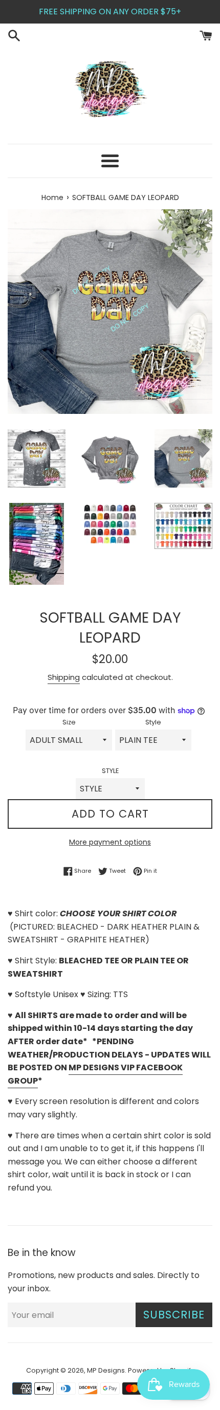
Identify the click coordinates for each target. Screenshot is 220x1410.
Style (153, 722)
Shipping (64, 677)
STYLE (110, 770)
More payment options (110, 842)
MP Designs (106, 1370)
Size (69, 722)
